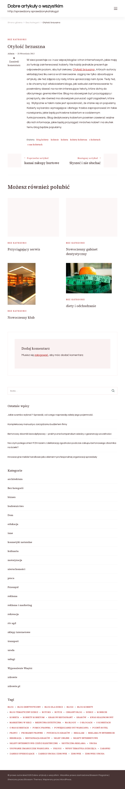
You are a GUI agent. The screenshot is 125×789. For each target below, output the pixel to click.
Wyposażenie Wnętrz (20, 668)
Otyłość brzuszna (84, 69)
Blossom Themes (33, 779)
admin (11, 53)
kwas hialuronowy (101, 717)
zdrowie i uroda (94, 754)
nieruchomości (16, 569)
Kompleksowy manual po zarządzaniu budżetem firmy (37, 424)
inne (10, 533)
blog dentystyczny (29, 707)
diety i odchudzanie (81, 306)
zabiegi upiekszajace (22, 754)
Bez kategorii (17, 39)
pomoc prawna (41, 728)
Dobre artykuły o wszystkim (35, 6)
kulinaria (13, 551)
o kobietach (94, 139)
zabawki (105, 748)
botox (58, 712)
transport (13, 641)
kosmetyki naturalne (20, 542)
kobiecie (55, 139)
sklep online (61, 738)
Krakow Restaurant (60, 717)
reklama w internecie (101, 733)
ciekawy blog (74, 712)
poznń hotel (100, 728)
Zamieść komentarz (14, 63)
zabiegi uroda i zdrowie (52, 754)
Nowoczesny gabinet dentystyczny (81, 251)
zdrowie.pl (14, 686)
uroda (11, 650)
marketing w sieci (20, 723)
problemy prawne (32, 733)
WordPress (65, 779)
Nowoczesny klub (21, 317)
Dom (10, 515)
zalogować (41, 355)
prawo (14, 733)
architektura (15, 479)
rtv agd (12, 623)
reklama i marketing (20, 605)
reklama (12, 596)
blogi (70, 707)
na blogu (70, 723)
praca (11, 578)
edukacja (13, 524)
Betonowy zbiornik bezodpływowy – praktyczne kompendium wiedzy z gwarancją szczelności (59, 434)
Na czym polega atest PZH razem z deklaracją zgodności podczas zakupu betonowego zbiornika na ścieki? (62, 445)
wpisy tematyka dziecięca (80, 748)
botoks (46, 712)
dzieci (89, 712)
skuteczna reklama (74, 743)
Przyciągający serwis (24, 249)
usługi (11, 659)
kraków (81, 717)
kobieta (64, 139)
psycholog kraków (58, 733)
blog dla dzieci (54, 707)
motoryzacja (15, 560)
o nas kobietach (34, 144)
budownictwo (16, 506)
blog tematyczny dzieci (24, 712)
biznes (12, 497)
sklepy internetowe (19, 632)
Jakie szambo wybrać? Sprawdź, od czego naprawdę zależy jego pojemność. (50, 415)
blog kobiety (42, 139)
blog (11, 707)
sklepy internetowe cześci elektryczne (34, 743)
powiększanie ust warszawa (71, 728)
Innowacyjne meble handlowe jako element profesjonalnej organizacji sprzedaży (52, 457)
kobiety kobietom (78, 139)
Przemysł (13, 587)
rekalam (79, 733)
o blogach (86, 723)
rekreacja (13, 614)
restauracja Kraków (37, 738)
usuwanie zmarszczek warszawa (29, 748)
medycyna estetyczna (48, 723)
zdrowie (12, 677)
